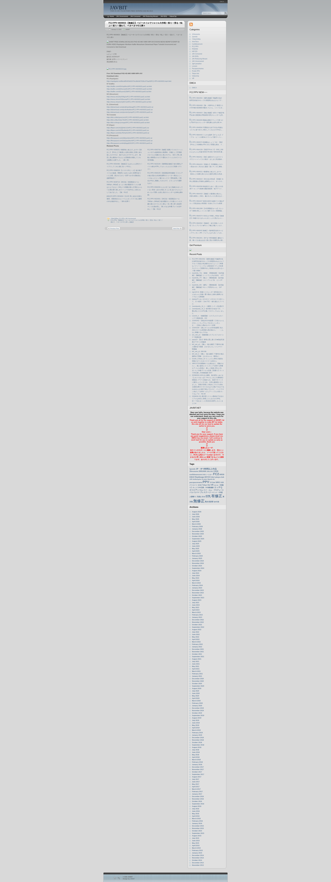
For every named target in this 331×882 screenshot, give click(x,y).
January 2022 (197, 647)
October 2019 (197, 713)
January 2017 (197, 794)
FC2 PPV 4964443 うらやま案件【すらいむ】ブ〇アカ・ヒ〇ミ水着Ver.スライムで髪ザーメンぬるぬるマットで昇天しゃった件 (206, 136)
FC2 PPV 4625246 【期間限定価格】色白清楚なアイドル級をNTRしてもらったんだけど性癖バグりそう (165, 166)
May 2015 (195, 843)
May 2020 (195, 696)
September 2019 (198, 715)
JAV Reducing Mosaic (150, 16)
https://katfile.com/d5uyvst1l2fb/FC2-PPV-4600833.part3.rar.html (129, 91)
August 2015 (196, 836)
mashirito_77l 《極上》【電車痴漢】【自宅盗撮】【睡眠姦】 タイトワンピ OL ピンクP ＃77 (208, 280)
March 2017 (196, 789)
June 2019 (196, 723)
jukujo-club (219, 477)
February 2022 (197, 644)
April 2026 (196, 522)
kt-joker (204, 479)
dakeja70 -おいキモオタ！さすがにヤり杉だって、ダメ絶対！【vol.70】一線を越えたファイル (208, 301)
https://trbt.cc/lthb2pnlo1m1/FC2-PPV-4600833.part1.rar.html (128, 117)
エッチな (218, 487)
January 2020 (197, 706)
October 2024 (197, 566)
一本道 (220, 492)
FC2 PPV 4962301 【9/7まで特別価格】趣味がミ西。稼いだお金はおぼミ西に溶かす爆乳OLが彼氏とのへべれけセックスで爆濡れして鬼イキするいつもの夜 (206, 239)
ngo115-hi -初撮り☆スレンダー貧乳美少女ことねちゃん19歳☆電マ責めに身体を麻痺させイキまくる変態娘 (207, 294)
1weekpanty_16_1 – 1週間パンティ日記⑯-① (208, 306)
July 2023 (195, 603)
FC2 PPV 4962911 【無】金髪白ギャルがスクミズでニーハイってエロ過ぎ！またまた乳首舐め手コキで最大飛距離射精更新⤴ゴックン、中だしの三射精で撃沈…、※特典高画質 (206, 158)
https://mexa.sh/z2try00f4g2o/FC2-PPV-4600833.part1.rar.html (128, 97)
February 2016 (197, 821)
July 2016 (195, 809)
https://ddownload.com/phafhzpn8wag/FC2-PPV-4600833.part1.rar (130, 107)
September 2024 (198, 568)
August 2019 (196, 718)
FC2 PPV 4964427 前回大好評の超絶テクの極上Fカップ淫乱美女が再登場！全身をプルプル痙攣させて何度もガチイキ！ (206, 202)
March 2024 (196, 583)
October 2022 (197, 625)
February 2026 (197, 526)
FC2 (112, 220)
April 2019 (196, 728)
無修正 (132, 222)
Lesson (194, 66)
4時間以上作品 (210, 469)
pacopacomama (195, 482)
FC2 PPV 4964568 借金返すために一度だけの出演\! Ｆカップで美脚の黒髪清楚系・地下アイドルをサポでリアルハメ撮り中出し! (206, 187)
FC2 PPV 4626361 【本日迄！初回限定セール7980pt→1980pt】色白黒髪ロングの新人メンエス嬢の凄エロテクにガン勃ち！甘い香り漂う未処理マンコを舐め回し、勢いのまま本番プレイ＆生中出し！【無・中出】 (164, 204)
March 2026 (196, 524)
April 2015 (196, 845)
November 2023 (198, 593)
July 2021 (195, 661)
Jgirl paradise (197, 64)
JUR (190, 479)
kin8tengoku (197, 479)
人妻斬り (192, 497)
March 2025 (196, 553)
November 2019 (198, 710)
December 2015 (198, 826)
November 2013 (198, 865)
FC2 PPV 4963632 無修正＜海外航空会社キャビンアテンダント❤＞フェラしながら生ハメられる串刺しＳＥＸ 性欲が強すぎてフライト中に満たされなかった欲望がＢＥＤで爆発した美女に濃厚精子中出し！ (206, 232)
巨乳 (208, 496)
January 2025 (197, 558)
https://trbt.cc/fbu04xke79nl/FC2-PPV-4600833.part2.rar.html (128, 120)
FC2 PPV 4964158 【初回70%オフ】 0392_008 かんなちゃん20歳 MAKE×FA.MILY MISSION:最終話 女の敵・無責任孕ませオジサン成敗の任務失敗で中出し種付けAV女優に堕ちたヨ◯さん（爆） (206, 151)
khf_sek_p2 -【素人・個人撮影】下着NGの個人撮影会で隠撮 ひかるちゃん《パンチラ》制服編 (208, 346)
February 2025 (197, 556)
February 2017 (197, 791)
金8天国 (216, 501)
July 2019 (195, 720)
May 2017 (195, 784)
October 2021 (197, 654)
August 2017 (196, 777)
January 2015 (197, 853)
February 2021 (197, 674)
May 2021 (195, 666)
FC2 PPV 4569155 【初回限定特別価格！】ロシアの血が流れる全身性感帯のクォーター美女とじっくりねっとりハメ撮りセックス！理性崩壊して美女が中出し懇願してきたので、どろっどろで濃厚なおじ (165, 178)
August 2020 (196, 688)
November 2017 (198, 769)
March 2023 (196, 612)
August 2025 (196, 541)
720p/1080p (114, 218)
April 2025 (196, 551)
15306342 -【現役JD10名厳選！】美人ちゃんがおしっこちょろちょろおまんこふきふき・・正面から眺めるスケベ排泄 (208, 323)
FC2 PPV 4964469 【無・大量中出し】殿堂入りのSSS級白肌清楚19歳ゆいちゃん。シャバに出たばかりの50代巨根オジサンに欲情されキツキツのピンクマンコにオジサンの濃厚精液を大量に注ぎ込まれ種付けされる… (206, 107)
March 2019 (196, 730)
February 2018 (197, 762)
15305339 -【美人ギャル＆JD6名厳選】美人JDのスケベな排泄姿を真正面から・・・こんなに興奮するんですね (207, 330)
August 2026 (196, 512)
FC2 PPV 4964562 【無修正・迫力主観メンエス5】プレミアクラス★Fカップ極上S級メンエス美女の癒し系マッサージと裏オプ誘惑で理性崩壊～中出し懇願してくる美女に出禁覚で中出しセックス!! (206, 224)
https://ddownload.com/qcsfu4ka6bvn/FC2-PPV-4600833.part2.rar (130, 110)
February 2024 (197, 585)
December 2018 (198, 737)
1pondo (194, 37)
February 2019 (197, 733)
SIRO (218, 482)
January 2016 (197, 823)
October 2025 (197, 536)
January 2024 (197, 588)
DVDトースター (207, 474)
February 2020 (197, 703)
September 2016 (198, 804)
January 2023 (197, 617)
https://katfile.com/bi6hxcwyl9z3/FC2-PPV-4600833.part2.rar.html (129, 89)
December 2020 (198, 679)
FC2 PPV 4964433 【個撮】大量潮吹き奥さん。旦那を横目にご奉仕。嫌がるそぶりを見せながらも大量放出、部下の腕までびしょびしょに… (206, 195)
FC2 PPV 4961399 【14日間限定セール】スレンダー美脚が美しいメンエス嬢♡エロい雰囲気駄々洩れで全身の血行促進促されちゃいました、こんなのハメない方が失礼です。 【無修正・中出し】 (206, 210)
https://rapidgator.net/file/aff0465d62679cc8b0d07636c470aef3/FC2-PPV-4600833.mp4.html (139, 81)
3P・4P (199, 469)
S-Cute (212, 482)
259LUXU (210, 471)
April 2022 (196, 639)
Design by (129, 879)
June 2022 (196, 634)
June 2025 (196, 546)
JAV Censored (135, 16)
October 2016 (197, 801)
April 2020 (196, 698)
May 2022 (195, 637)
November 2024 (198, 563)
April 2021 (196, 669)
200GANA (202, 471)
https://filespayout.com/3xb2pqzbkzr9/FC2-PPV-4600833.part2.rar (130, 141)
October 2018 (197, 742)
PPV (115, 220)
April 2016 (196, 816)
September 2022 (198, 627)
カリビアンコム (196, 490)
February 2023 (197, 615)
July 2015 (195, 838)
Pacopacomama (198, 68)
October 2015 (197, 831)
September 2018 (198, 745)
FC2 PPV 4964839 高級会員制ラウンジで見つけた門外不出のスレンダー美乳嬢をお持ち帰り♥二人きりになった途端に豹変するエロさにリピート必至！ (206, 121)
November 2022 (198, 622)
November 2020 (198, 681)
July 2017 (195, 779)
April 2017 (196, 787)
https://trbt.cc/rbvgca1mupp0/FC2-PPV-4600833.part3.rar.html (128, 122)
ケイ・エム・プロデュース (214, 490)
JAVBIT (118, 7)
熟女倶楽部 (209, 502)
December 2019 (198, 708)
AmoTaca (195, 41)
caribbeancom (195, 474)
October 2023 (197, 595)
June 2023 (196, 605)
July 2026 (195, 514)
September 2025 (198, 539)
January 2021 (197, 676)
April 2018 (196, 757)
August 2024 (196, 571)
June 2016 (196, 811)
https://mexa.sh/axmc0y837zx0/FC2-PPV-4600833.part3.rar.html (129, 102)
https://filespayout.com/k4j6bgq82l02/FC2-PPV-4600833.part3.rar (129, 143)
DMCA (222, 1)
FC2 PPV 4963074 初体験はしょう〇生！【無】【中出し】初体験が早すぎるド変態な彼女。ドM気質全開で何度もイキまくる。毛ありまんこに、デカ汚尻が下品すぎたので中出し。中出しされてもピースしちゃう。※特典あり (206, 143)
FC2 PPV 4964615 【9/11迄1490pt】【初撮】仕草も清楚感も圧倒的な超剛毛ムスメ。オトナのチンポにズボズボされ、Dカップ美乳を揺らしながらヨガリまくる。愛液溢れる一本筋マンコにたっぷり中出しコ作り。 (206, 180)
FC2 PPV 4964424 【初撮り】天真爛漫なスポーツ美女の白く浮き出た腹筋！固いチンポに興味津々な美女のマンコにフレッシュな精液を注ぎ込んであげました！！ (206, 165)
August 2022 (196, 629)
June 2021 (196, 664)
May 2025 (195, 549)
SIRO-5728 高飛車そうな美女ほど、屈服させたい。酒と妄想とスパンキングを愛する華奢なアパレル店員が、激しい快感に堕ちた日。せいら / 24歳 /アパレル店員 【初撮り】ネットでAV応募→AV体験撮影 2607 (208, 368)
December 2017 (198, 767)
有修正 (216, 496)
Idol (213, 477)
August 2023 (196, 600)
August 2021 (196, 659)
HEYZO (194, 51)
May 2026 (195, 519)
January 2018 (197, 764)
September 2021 (198, 656)
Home (112, 16)
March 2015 (196, 848)
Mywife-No (211, 479)
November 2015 (198, 828)
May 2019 (195, 725)
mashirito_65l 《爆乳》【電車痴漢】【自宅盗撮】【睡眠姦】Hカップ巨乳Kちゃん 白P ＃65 (208, 287)
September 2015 (198, 833)
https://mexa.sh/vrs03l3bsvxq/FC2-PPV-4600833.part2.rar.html (128, 99)
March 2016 (196, 818)
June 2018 (196, 752)
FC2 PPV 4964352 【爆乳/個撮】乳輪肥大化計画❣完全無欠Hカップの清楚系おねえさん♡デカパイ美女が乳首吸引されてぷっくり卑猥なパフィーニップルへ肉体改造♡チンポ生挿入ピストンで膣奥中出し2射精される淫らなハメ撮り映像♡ (206, 99)
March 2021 (196, 671)
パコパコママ (194, 492)
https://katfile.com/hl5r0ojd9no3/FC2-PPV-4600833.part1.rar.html (129, 86)
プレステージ (205, 492)
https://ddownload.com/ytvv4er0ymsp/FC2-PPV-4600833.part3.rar (130, 112)
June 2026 (196, 517)
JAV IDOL (163, 16)
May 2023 (195, 607)
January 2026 (197, 529)
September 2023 (198, 598)
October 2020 (197, 683)
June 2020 (196, 693)
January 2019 (197, 735)
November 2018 (198, 740)
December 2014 (198, 855)
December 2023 (198, 590)
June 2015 (196, 841)
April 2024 (196, 580)
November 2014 (198, 858)
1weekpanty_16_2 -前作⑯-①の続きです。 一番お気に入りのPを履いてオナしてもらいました (208, 311)
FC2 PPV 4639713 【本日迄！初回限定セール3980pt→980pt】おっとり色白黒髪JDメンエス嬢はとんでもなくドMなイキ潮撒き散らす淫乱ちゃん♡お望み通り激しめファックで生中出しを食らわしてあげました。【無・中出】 (124, 187)
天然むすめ (201, 497)
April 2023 (196, 610)
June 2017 (196, 782)
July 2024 (195, 573)
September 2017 (198, 774)
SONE (200, 485)
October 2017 (197, 772)
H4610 (191, 477)
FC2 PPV (121, 218)
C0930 (215, 471)
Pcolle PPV (196, 71)
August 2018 (196, 747)
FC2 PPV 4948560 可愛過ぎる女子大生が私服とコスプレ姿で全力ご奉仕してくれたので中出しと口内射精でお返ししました (206, 129)
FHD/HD (195, 49)
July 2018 (195, 750)
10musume (196, 34)
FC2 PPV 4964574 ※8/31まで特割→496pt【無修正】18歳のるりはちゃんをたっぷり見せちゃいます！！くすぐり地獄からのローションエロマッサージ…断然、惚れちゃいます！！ (206, 217)
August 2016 (196, 806)
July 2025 (195, 544)
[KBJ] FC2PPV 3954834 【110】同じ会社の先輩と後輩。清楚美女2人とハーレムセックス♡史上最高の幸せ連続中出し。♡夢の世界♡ (124, 198)
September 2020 (198, 686)
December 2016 (198, 796)
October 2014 (197, 860)
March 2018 (196, 760)
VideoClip (173, 16)
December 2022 (198, 620)
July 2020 (195, 691)
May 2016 (195, 814)
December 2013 (198, 863)
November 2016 (198, 799)
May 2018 (195, 755)
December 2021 (198, 649)
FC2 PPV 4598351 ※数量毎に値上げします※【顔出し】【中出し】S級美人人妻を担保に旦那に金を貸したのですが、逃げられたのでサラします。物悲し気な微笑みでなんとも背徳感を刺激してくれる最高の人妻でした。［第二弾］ (124, 155)
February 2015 (197, 850)
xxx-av (216, 485)
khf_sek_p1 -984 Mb (199, 351)
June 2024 (196, 576)
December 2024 (198, 561)
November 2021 (198, 652)
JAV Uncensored (122, 16)
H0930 (221, 474)
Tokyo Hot (195, 73)
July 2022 (195, 632)
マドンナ (214, 492)
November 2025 (198, 534)
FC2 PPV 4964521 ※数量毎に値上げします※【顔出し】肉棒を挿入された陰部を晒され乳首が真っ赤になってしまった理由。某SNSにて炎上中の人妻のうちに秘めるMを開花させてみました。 (206, 173)
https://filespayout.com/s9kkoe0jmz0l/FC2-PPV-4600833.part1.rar (129, 138)
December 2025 (198, 531)
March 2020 (196, 701)
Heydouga (199, 477)
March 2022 (196, 642)
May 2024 (195, 578)
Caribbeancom (197, 44)
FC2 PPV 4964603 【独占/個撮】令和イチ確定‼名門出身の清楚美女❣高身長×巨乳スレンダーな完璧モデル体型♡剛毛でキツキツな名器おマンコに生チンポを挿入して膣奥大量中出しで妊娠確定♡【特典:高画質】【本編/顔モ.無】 (206, 114)
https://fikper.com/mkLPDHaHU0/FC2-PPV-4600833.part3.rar (128, 133)
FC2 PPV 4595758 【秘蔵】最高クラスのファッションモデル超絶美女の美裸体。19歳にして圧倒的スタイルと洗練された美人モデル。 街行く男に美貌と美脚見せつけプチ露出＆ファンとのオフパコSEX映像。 (165, 155)
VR (193, 78)
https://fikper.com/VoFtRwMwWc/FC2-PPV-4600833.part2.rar (128, 130)
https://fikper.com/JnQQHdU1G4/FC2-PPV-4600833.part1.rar (128, 128)
